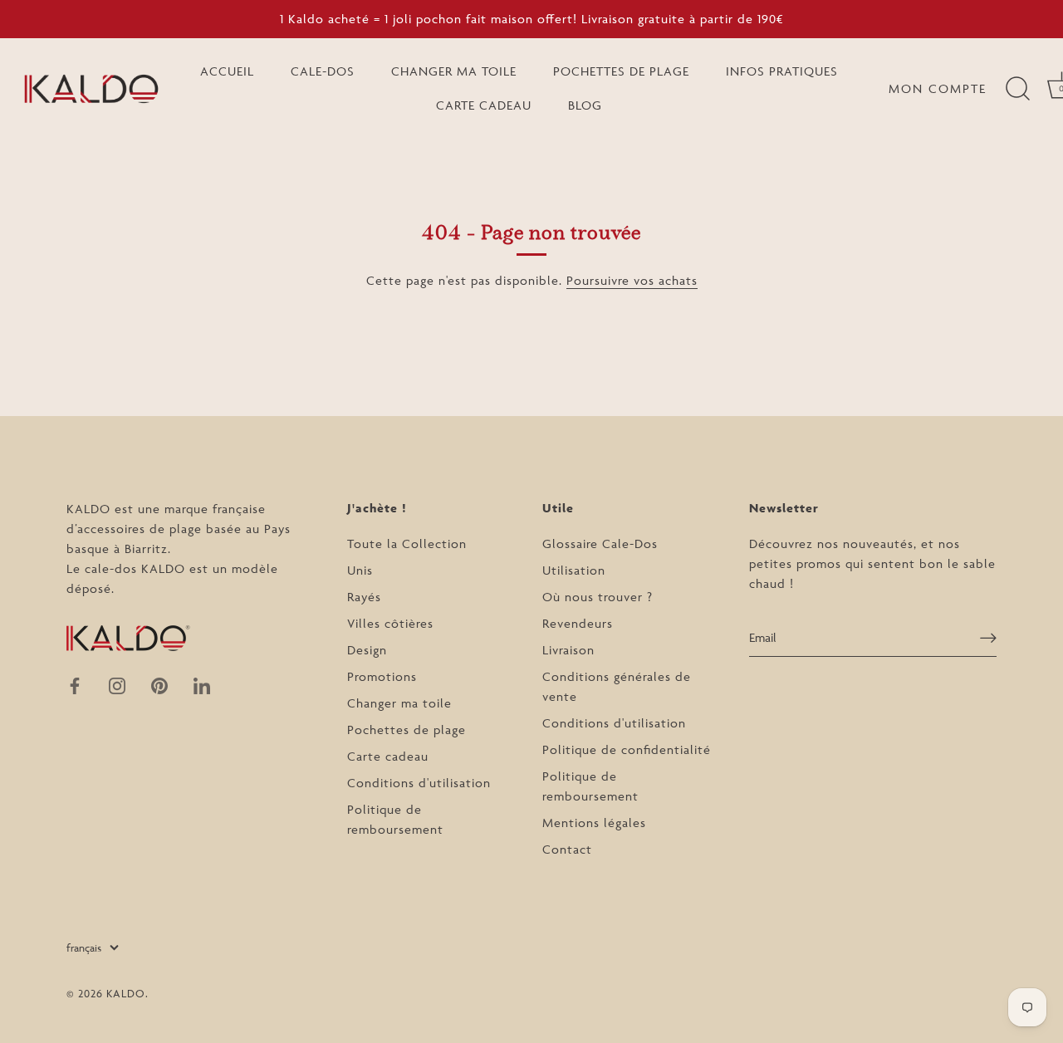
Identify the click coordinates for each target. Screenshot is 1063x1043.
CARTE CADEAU (484, 105)
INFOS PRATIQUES (782, 71)
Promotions (382, 676)
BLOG (585, 105)
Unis (360, 570)
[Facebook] (74, 685)
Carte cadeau (388, 756)
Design (367, 650)
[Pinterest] (159, 685)
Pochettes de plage (406, 729)
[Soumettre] (988, 637)
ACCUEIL (227, 71)
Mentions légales (594, 822)
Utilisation (573, 570)
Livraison (568, 650)
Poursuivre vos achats (632, 280)
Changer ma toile (399, 703)
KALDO (125, 993)
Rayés (364, 597)
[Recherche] (1017, 89)
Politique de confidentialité (626, 749)
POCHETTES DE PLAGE (621, 71)
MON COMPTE (938, 88)
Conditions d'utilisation (419, 783)
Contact (567, 849)
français (83, 947)
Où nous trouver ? (597, 597)
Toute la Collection (407, 543)
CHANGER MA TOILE (454, 71)
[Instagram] (117, 685)
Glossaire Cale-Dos (600, 543)
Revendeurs (577, 623)
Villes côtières (390, 623)
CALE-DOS (323, 71)
